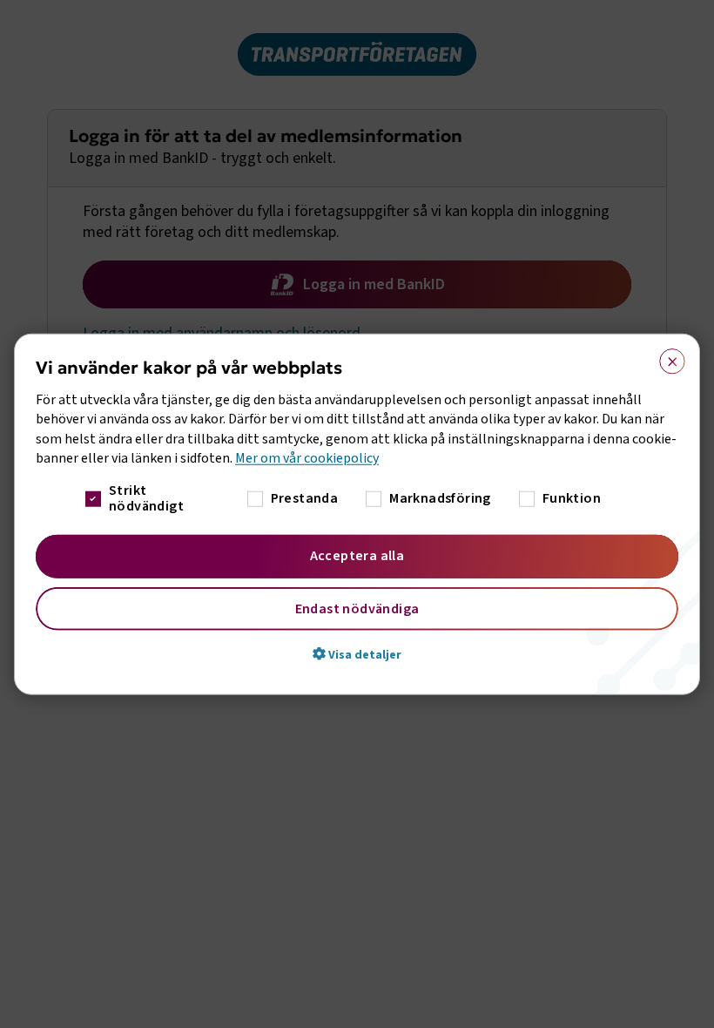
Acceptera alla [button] (357, 555)
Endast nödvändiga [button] (357, 608)
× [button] (666, 358)
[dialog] (357, 514)
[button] (357, 653)
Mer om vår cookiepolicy (307, 458)
